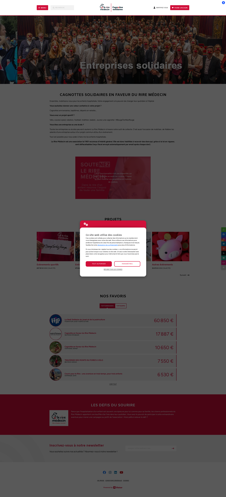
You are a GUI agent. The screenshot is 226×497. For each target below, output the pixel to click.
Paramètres (127, 264)
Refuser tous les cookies (113, 269)
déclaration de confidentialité (108, 245)
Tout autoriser (99, 264)
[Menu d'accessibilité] (223, 2)
